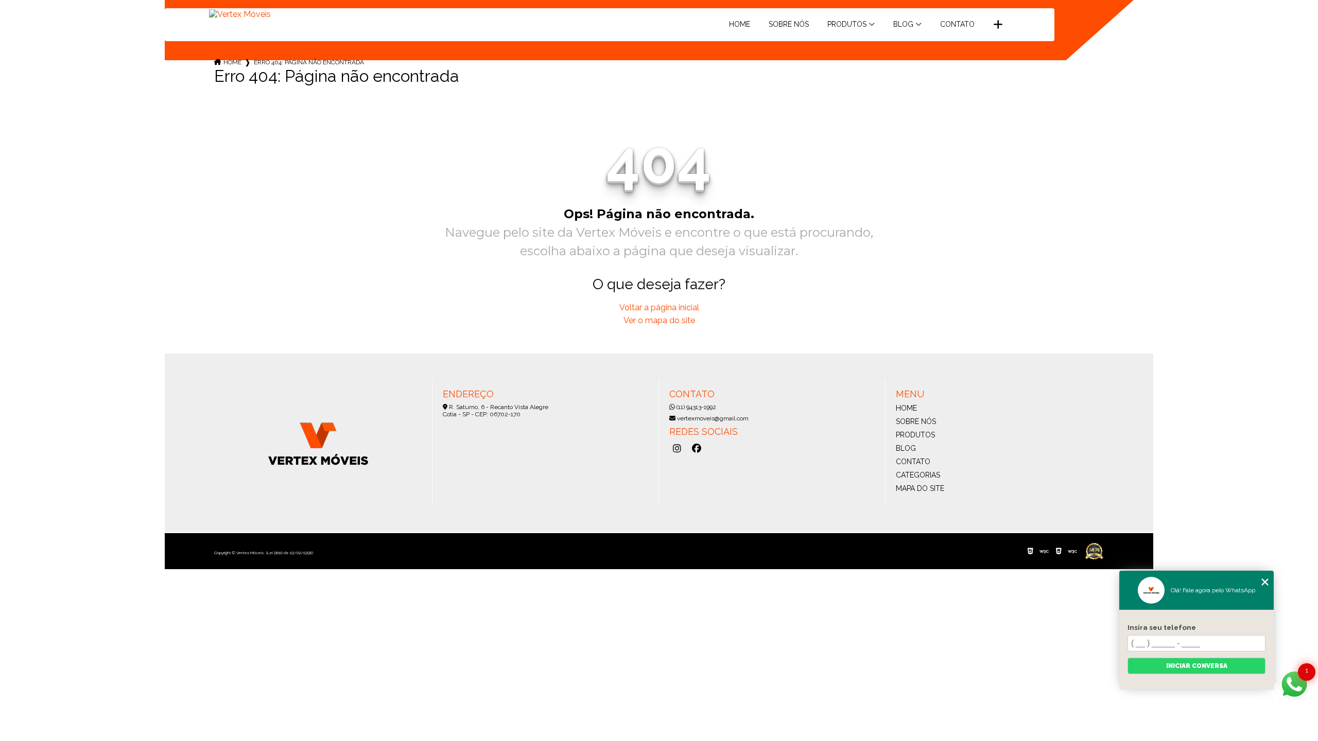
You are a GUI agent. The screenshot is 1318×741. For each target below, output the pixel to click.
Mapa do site (920, 488)
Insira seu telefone (1162, 627)
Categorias (918, 475)
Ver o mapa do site (659, 320)
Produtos (846, 24)
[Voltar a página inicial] (240, 19)
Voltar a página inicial (659, 307)
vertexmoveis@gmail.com (712, 418)
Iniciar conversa (1196, 665)
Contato (957, 24)
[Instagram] (677, 448)
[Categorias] (998, 24)
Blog (903, 24)
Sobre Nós (789, 24)
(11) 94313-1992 (695, 407)
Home (739, 24)
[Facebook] (696, 448)
